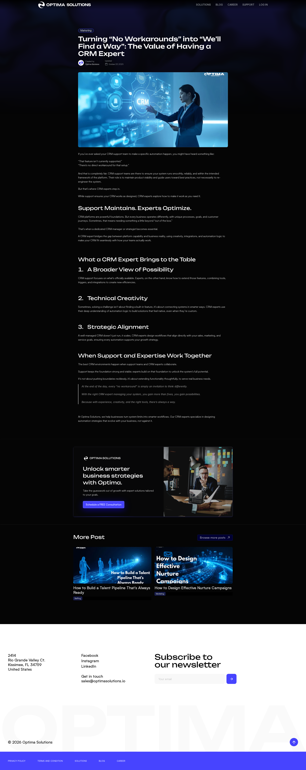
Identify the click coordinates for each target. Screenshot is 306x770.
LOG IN (263, 4)
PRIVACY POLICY (17, 760)
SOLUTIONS (203, 4)
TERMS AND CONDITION (50, 760)
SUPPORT (248, 4)
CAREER (233, 4)
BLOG (219, 4)
